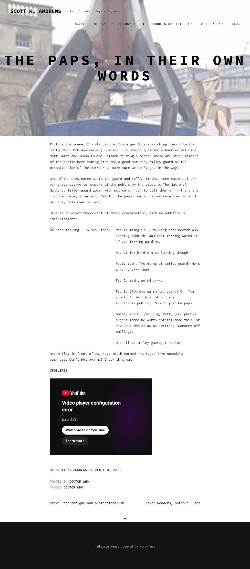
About (80, 24)
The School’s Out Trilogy (167, 24)
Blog (236, 24)
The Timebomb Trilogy (112, 24)
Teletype (102, 546)
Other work (211, 24)
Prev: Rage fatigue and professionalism (87, 503)
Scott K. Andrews (71, 470)
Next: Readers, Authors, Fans (173, 503)
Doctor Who (79, 482)
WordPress (147, 546)
